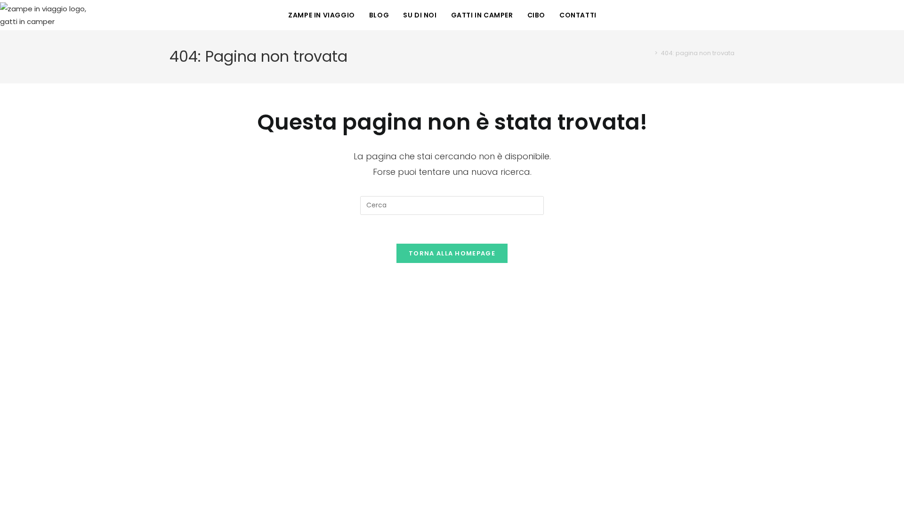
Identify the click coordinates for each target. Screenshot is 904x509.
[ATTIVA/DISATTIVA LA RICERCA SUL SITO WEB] (613, 15)
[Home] (649, 53)
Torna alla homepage (452, 253)
